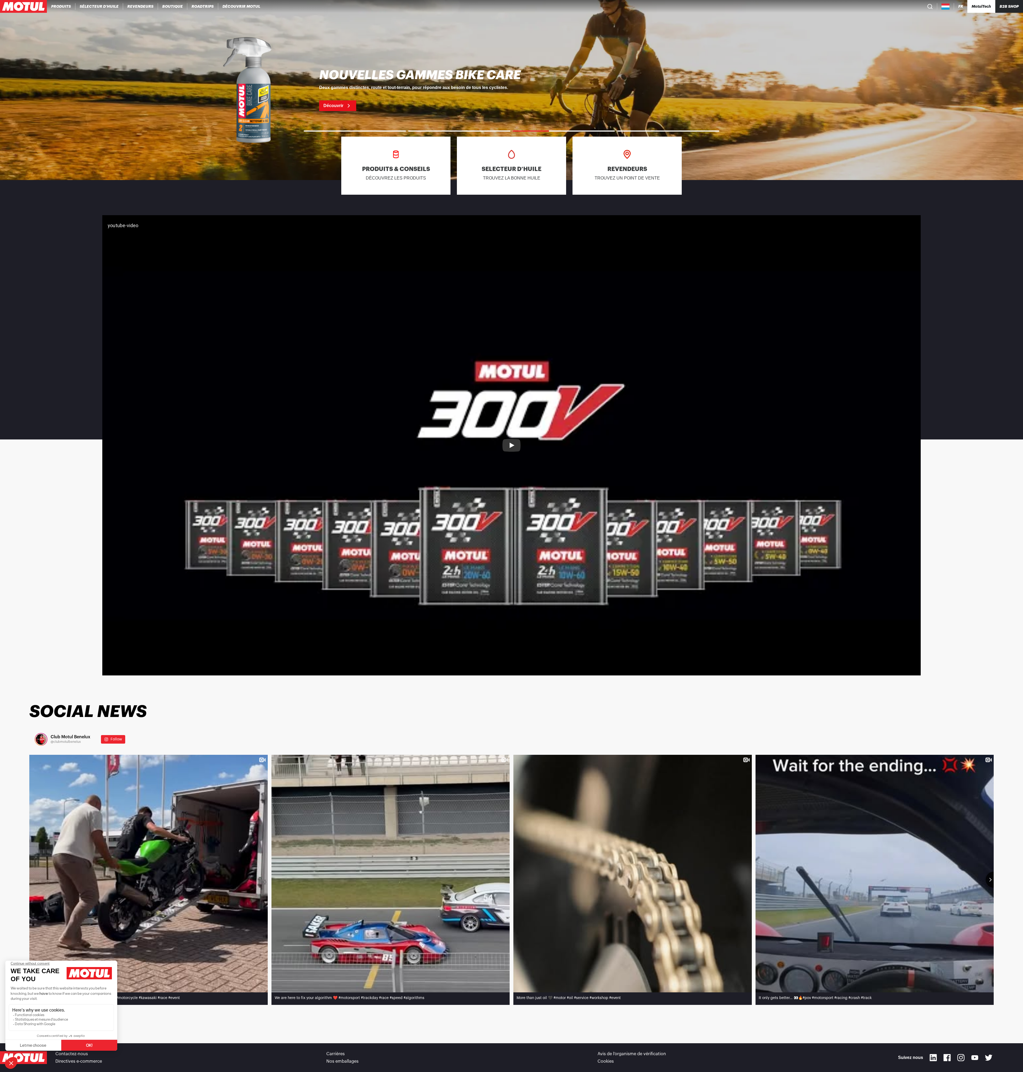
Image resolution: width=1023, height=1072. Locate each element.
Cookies (606, 1061)
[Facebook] (947, 1057)
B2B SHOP (1009, 6)
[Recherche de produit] (930, 6)
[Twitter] (988, 1057)
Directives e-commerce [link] (78, 1061)
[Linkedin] (933, 1057)
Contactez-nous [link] (71, 1054)
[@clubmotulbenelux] (41, 739)
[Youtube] (975, 1057)
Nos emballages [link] (342, 1061)
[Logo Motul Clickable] (23, 6)
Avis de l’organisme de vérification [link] (632, 1054)
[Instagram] (961, 1057)
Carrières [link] (335, 1054)
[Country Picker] (945, 6)
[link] (172, 6)
